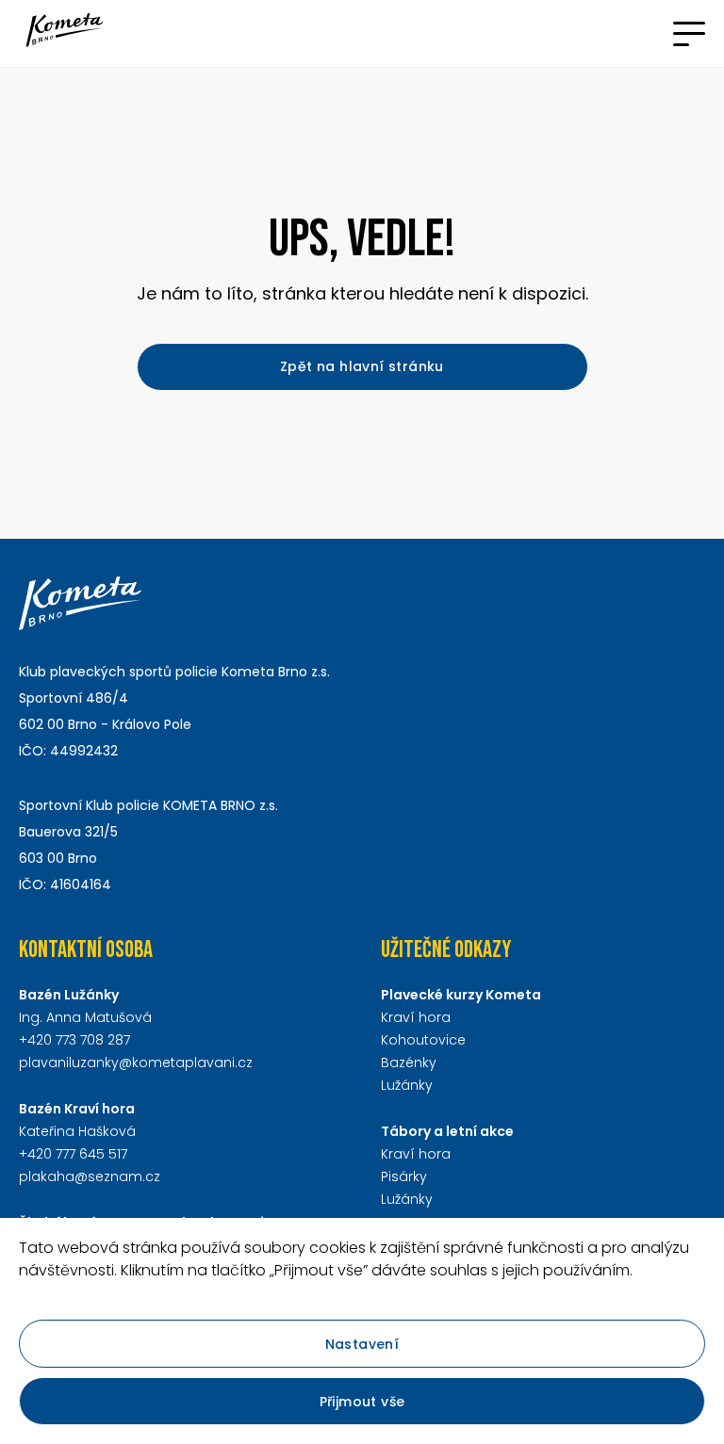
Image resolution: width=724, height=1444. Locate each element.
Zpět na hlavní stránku (362, 366)
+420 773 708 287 (74, 1039)
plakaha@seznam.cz (89, 1176)
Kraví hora (416, 1017)
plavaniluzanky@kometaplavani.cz (136, 1062)
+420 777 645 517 (73, 1153)
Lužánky (407, 1085)
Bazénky (408, 1062)
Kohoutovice (423, 1039)
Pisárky (404, 1176)
